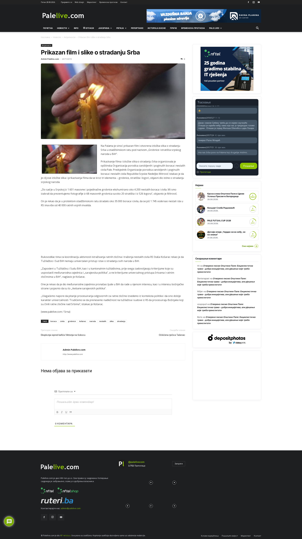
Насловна (45, 37)
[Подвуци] (66, 412)
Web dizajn (79, 2)
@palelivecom (136, 461)
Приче (173, 28)
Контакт (123, 2)
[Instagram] (253, 2)
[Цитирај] (70, 412)
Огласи (90, 28)
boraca (53, 321)
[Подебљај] (57, 412)
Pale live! (214, 28)
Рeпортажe (137, 28)
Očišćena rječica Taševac (172, 335)
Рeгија (120, 28)
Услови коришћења (210, 536)
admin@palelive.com (71, 508)
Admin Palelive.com (50, 59)
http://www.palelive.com (73, 354)
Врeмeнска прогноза (193, 28)
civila (62, 321)
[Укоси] (62, 412)
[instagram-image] (128, 482)
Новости (62, 28)
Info (76, 28)
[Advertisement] (113, 233)
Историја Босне (157, 28)
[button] (257, 28)
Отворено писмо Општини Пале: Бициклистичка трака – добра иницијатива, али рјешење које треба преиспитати (225, 268)
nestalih (102, 321)
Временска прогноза (108, 2)
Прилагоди (205, 172)
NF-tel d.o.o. (65, 535)
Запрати (179, 463)
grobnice (72, 321)
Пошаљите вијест (230, 536)
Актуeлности (70, 37)
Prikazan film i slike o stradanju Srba (90, 52)
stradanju (121, 321)
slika (112, 321)
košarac (82, 321)
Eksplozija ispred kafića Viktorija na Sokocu (63, 335)
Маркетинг (91, 2)
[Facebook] (248, 2)
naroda (92, 321)
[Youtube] (258, 2)
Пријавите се (66, 2)
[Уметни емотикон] (236, 166)
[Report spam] (255, 105)
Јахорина (103, 28)
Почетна (48, 28)
